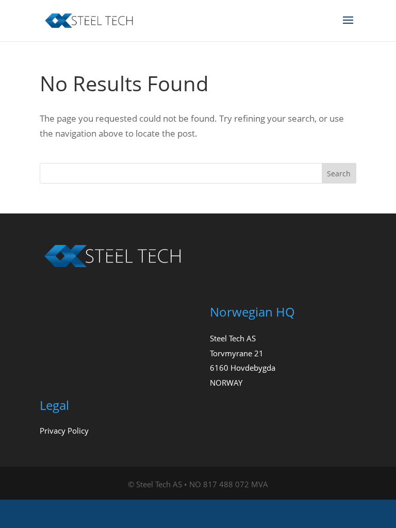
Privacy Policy (64, 430)
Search (339, 173)
